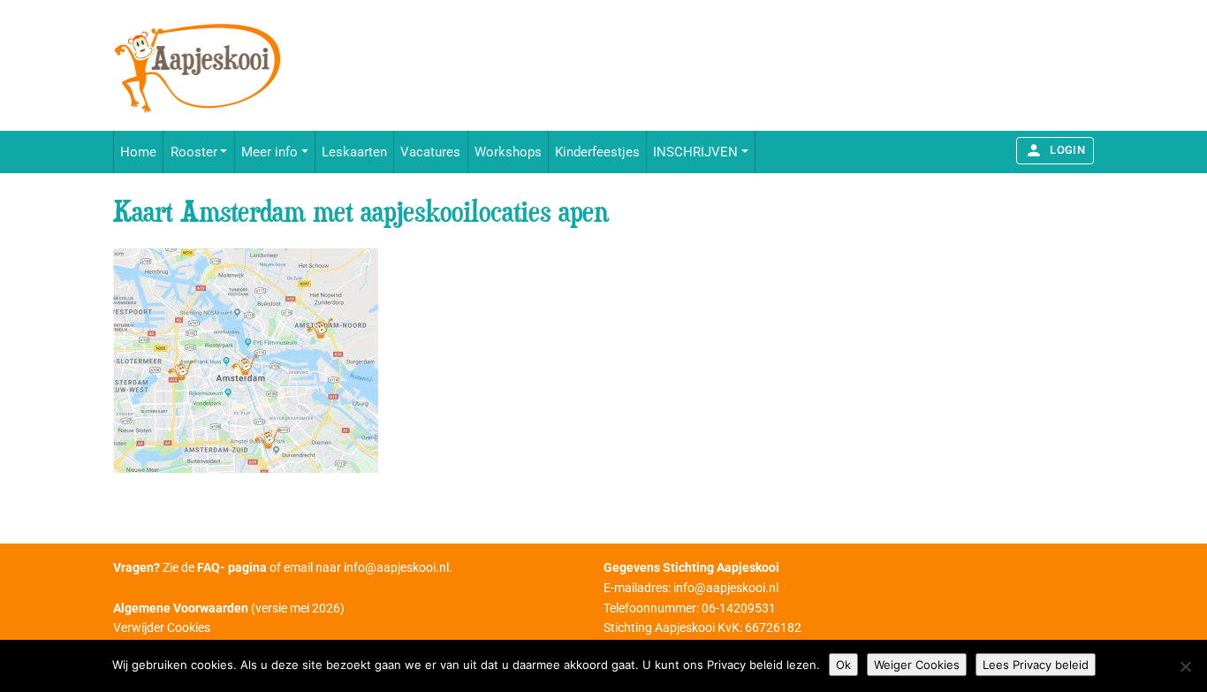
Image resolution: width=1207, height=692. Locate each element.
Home (138, 152)
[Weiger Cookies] (1185, 666)
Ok (843, 665)
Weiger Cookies (917, 665)
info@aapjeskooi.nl (396, 567)
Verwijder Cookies (161, 627)
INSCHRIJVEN (695, 152)
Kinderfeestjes (597, 152)
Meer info (269, 152)
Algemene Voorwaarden (180, 608)
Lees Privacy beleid (1036, 665)
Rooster (194, 152)
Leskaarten (354, 152)
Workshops (508, 152)
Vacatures (430, 152)
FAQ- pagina (232, 567)
